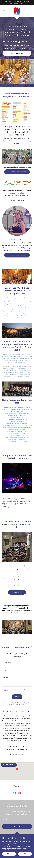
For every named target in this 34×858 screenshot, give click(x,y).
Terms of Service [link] (18, 704)
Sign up (17, 826)
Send (17, 697)
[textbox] (17, 662)
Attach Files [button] (7, 690)
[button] (4, 11)
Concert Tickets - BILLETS (17, 172)
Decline (9, 854)
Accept (25, 854)
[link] (17, 11)
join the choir (17, 592)
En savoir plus (17, 53)
